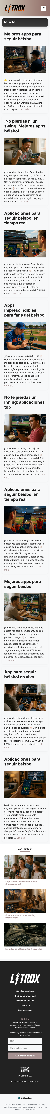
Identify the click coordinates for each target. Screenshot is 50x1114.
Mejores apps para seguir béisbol (22, 36)
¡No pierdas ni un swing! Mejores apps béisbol (24, 126)
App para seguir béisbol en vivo (20, 674)
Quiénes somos (25, 1010)
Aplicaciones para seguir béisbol (22, 761)
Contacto (25, 1005)
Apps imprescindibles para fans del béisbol (25, 310)
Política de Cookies (25, 1000)
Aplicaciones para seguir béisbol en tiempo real (22, 218)
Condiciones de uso (25, 991)
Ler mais (24, 109)
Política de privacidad (25, 996)
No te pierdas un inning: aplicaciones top (24, 402)
